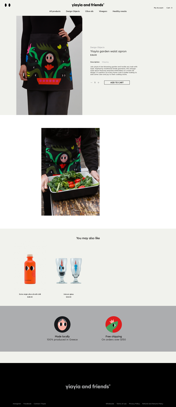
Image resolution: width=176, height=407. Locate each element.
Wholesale (110, 404)
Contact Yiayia (40, 404)
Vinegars (103, 11)
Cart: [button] (169, 8)
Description (94, 62)
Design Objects (73, 11)
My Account (158, 8)
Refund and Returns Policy (152, 404)
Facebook (27, 404)
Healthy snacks (120, 11)
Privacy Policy (134, 404)
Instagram (17, 404)
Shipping (105, 62)
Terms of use (121, 404)
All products (54, 11)
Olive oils (89, 11)
